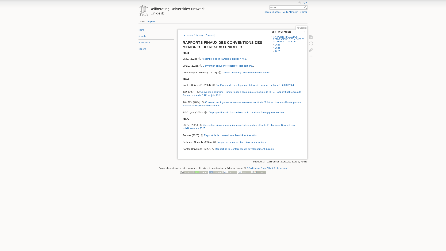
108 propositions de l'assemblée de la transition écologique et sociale (245, 112)
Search (305, 7)
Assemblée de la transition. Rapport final (224, 58)
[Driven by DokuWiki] (259, 172)
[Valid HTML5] (230, 172)
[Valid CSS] (245, 172)
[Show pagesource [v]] (311, 37)
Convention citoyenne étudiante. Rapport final (228, 65)
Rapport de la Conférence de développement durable (244, 148)
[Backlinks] (311, 50)
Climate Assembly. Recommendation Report (246, 72)
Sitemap (303, 12)
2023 (277, 45)
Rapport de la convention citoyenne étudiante (242, 142)
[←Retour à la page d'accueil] (199, 35)
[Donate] (201, 172)
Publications (144, 42)
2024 (277, 48)
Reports (142, 49)
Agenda (142, 36)
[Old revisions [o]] (311, 43)
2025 (277, 51)
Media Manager (290, 12)
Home (141, 30)
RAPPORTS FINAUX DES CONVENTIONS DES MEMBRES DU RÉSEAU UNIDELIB (288, 39)
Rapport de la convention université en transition (230, 135)
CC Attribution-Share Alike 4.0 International (267, 168)
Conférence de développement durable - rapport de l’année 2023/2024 (255, 85)
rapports (151, 21)
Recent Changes (272, 12)
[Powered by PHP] (216, 172)
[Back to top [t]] (311, 57)
